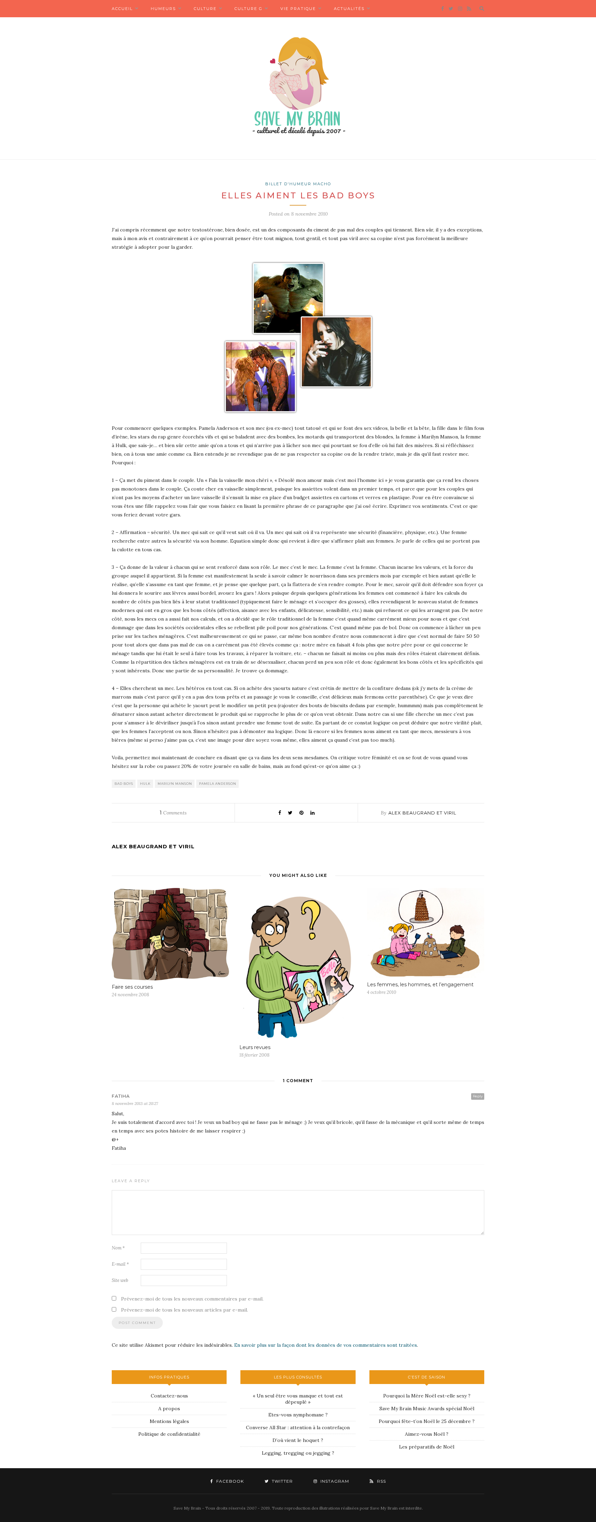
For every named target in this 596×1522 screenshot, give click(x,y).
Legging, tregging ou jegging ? (298, 1453)
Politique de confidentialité (169, 1434)
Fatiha (121, 1096)
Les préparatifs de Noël (426, 1447)
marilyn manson (175, 783)
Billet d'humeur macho (298, 183)
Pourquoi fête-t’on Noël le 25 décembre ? (427, 1421)
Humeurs (163, 8)
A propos (169, 1408)
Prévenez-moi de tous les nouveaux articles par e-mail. (184, 1310)
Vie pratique (298, 8)
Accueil (122, 8)
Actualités (349, 8)
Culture (205, 8)
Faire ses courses (132, 987)
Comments (173, 813)
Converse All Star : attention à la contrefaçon (298, 1427)
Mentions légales (169, 1421)
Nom (118, 1248)
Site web (120, 1280)
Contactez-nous (169, 1396)
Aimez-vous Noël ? (426, 1434)
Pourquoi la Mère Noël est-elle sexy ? (426, 1396)
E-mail (120, 1264)
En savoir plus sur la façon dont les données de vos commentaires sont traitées (325, 1345)
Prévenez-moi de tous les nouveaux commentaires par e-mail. (192, 1299)
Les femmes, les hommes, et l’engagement (420, 984)
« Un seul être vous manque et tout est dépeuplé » (298, 1399)
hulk (145, 783)
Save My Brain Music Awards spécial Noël (426, 1408)
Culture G (248, 8)
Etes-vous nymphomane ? (298, 1415)
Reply (478, 1096)
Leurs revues (254, 1047)
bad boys (124, 783)
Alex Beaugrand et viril (422, 813)
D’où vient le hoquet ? (297, 1440)
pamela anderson (217, 783)
